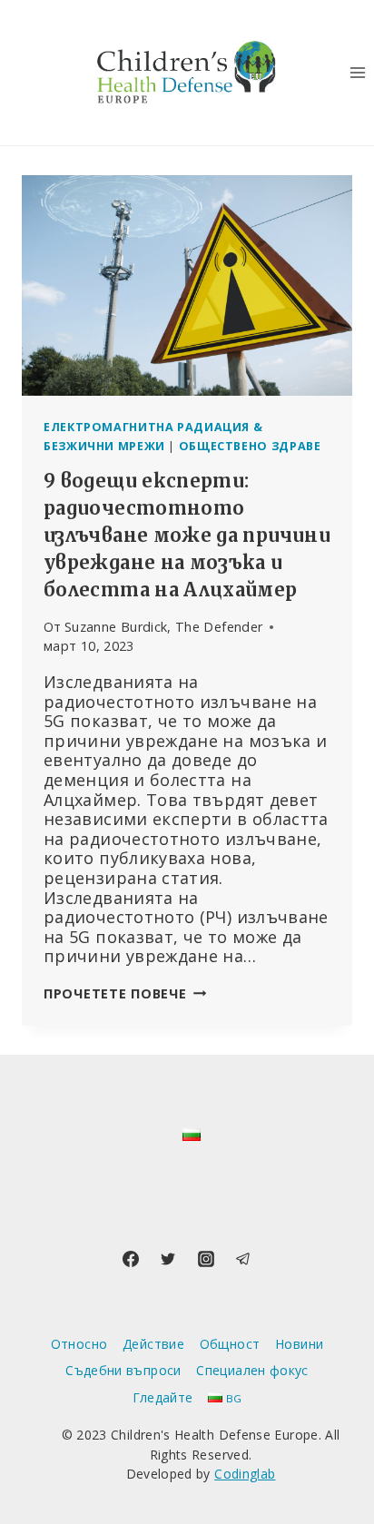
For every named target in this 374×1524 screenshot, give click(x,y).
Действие (153, 1343)
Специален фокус (252, 1370)
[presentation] (187, 285)
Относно (79, 1343)
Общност (230, 1343)
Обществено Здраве (250, 446)
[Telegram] (243, 1259)
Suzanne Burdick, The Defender (163, 626)
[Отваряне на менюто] (357, 72)
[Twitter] (168, 1259)
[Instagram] (206, 1259)
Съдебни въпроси (123, 1370)
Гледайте (163, 1397)
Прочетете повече (125, 993)
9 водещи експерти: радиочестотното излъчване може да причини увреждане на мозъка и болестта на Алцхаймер (187, 535)
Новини (299, 1343)
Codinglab (244, 1473)
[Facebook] (130, 1259)
